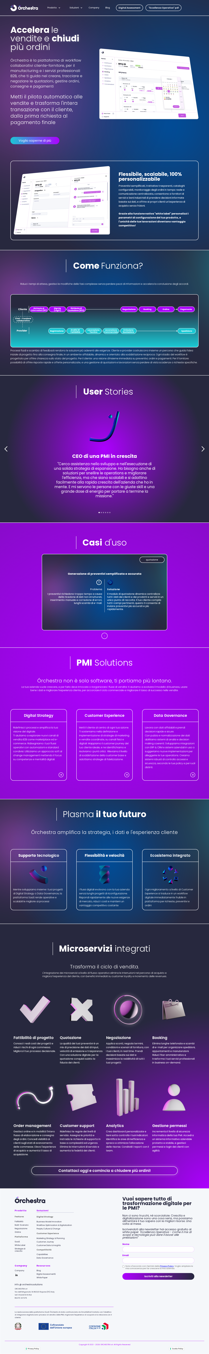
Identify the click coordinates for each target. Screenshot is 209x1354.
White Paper (42, 1277)
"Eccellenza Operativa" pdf (163, 7)
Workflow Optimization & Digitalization (54, 1225)
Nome (125, 1244)
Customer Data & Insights (49, 1245)
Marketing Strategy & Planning (51, 1238)
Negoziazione (21, 1228)
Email (125, 1255)
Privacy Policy (167, 1266)
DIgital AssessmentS (46, 1274)
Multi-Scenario (21, 1225)
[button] (55, 7)
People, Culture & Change (48, 1229)
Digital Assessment (129, 7)
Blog (107, 7)
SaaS (17, 1241)
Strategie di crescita (20, 1250)
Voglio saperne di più (35, 140)
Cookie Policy (177, 1349)
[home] (27, 8)
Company (94, 7)
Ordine (18, 1232)
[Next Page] (104, 636)
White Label (20, 1245)
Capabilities (42, 1254)
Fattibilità (19, 1221)
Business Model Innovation (49, 1221)
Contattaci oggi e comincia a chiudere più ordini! (104, 1170)
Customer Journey (45, 1242)
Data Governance (45, 1258)
